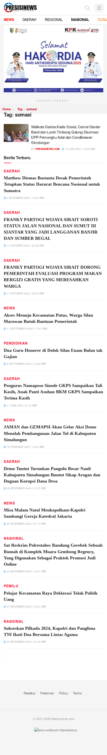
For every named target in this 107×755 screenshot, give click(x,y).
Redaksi (29, 693)
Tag (19, 109)
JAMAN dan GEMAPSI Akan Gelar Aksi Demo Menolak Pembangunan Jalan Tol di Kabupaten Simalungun (50, 433)
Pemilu (11, 585)
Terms (77, 693)
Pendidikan (16, 343)
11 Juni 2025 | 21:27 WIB (21, 405)
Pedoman (47, 693)
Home (6, 109)
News (9, 307)
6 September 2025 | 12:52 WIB (26, 364)
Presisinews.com (47, 149)
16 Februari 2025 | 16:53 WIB (25, 447)
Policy (63, 693)
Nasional (14, 538)
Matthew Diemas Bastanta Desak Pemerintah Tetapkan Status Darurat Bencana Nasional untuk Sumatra (52, 184)
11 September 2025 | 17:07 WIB (26, 328)
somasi (31, 109)
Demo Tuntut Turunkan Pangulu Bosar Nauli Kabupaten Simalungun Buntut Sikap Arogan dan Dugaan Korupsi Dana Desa (52, 475)
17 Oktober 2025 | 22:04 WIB (25, 293)
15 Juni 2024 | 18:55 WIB (79, 149)
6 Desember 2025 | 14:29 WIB (25, 198)
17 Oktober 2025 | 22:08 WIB (25, 245)
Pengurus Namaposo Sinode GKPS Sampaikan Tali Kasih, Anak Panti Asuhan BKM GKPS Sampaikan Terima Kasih (53, 391)
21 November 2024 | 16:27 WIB (26, 606)
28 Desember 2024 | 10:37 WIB (26, 488)
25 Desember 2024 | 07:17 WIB (26, 523)
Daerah (12, 170)
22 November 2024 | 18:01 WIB (26, 571)
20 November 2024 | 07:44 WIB (26, 641)
